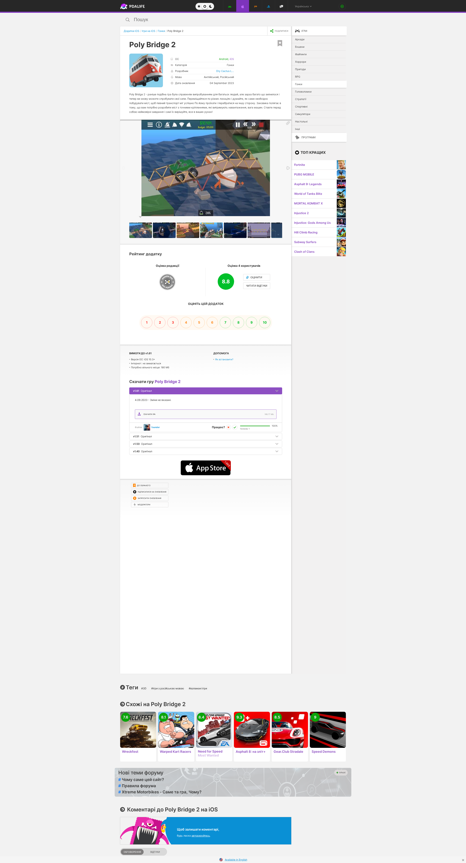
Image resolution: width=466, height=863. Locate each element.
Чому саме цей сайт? (141, 779)
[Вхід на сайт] (342, 6)
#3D (143, 688)
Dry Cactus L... (225, 71)
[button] (288, 123)
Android (223, 58)
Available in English (236, 859)
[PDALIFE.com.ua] (131, 6)
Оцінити (256, 277)
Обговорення (132, 852)
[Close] (463, 860)
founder (155, 427)
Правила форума (137, 786)
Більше (342, 773)
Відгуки (155, 852)
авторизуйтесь (200, 835)
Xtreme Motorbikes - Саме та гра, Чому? (160, 792)
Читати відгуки (256, 285)
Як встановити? (224, 359)
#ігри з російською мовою (167, 688)
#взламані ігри (198, 688)
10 (265, 322)
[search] (226, 19)
